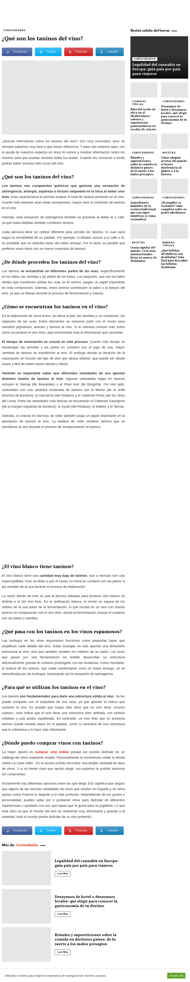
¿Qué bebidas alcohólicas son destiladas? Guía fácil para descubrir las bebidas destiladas (174, 259)
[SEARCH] (186, 19)
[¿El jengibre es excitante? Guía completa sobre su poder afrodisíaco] (174, 186)
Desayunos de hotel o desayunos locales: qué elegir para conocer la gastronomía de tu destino (86, 901)
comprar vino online (52, 752)
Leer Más (63, 874)
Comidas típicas (139, 103)
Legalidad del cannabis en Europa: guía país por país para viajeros (86, 863)
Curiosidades (27, 845)
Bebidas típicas (169, 244)
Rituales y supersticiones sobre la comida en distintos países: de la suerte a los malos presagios (86, 939)
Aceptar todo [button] (176, 975)
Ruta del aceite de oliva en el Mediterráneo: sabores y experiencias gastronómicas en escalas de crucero (143, 119)
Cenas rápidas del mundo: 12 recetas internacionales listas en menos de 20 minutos (143, 254)
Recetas (169, 153)
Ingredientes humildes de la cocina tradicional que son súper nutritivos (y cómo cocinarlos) (143, 211)
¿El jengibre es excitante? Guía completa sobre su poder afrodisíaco (173, 207)
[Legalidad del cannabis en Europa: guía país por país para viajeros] (26, 868)
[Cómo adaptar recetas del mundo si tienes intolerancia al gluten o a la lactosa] (174, 141)
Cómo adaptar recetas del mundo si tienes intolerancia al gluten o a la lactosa (174, 166)
